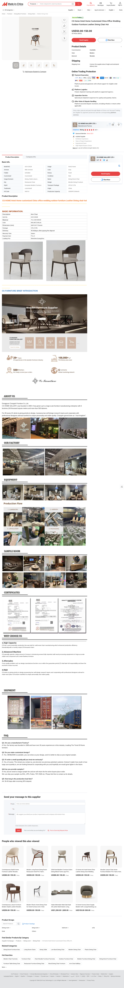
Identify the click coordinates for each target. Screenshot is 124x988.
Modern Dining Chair (42, 14)
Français (36, 976)
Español (23, 976)
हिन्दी (88, 976)
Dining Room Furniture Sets (11, 949)
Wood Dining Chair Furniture (56, 963)
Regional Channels (85, 974)
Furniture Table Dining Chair (11, 963)
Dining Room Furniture (20, 14)
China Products (24, 974)
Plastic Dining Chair (90, 949)
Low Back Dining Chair (57, 949)
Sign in (120, 5)
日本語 (83, 976)
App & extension (99, 10)
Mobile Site (104, 974)
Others (34, 931)
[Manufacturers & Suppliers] (12, 4)
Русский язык (44, 976)
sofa (93, 928)
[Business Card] (119, 165)
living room (35, 928)
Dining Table (43, 949)
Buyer (79, 10)
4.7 (98, 160)
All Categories (9, 10)
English (17, 976)
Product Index (95, 974)
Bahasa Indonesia (115, 976)
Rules (120, 10)
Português (29, 976)
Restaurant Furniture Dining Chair (34, 963)
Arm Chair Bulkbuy (74, 963)
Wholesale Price (65, 974)
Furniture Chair (26, 959)
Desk (3, 931)
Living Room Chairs (30, 949)
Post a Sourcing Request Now (58, 830)
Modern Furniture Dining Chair (86, 959)
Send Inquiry (83, 40)
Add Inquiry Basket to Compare (35, 72)
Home (3, 14)
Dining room (5, 928)
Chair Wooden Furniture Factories (45, 959)
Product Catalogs (29, 924)
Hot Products (14, 974)
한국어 (77, 976)
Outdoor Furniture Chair (66, 959)
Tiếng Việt (106, 976)
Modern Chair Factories (10, 959)
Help (88, 10)
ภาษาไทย (93, 976)
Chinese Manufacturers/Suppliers (39, 974)
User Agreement (73, 980)
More (3, 967)
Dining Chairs (31, 14)
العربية (72, 976)
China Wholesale (54, 974)
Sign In (75, 148)
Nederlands (66, 976)
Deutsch (58, 976)
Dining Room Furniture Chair (107, 959)
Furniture (9, 14)
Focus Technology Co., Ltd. (49, 980)
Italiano (52, 976)
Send (18, 830)
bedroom (64, 928)
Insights (111, 974)
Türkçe (100, 976)
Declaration (82, 980)
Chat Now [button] (111, 40)
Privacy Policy (90, 980)
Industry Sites (74, 974)
